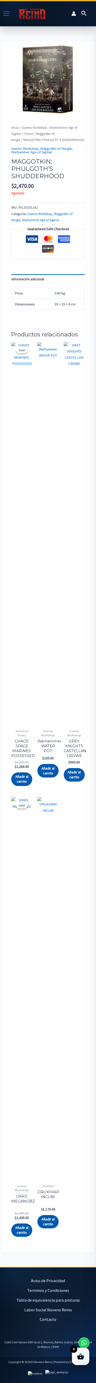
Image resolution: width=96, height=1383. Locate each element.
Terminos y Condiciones (48, 1290)
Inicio (15, 127)
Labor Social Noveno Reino (48, 1309)
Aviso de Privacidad (48, 1280)
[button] (84, 13)
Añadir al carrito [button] (21, 779)
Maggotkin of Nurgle (56, 148)
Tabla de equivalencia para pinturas (48, 1300)
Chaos (28, 134)
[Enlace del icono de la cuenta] (73, 13)
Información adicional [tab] (27, 279)
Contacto (48, 1319)
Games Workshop (34, 127)
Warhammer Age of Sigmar (31, 152)
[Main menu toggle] (6, 13)
